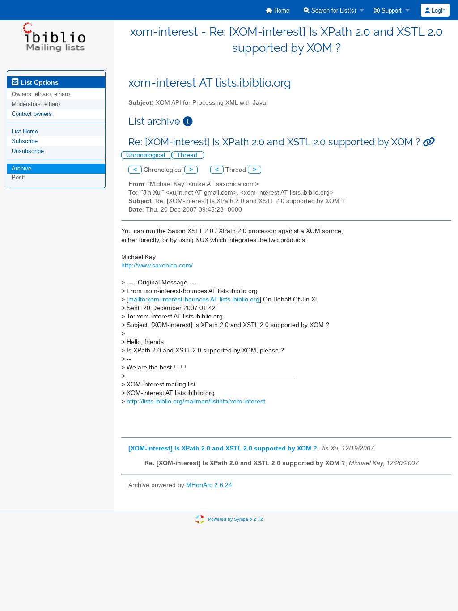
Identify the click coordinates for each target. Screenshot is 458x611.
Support (391, 10)
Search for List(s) (333, 10)
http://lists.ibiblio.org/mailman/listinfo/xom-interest (196, 401)
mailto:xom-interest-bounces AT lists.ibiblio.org (193, 299)
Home (280, 10)
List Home (25, 131)
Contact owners (32, 113)
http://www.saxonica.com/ (157, 265)
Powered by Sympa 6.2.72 (235, 518)
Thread (188, 155)
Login (437, 10)
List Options (39, 82)
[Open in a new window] (188, 121)
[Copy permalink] (429, 142)
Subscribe (25, 141)
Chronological (146, 155)
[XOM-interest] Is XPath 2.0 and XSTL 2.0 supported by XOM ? (222, 448)
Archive (21, 168)
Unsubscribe (28, 151)
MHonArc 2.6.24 (209, 485)
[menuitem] (278, 10)
